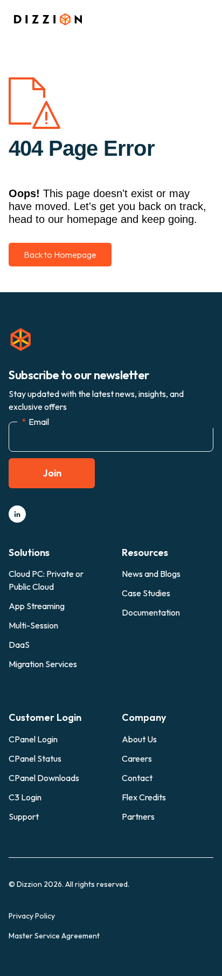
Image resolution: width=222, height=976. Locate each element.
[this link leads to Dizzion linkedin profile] (17, 514)
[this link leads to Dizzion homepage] (45, 19)
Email (35, 421)
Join (52, 473)
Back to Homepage (60, 254)
